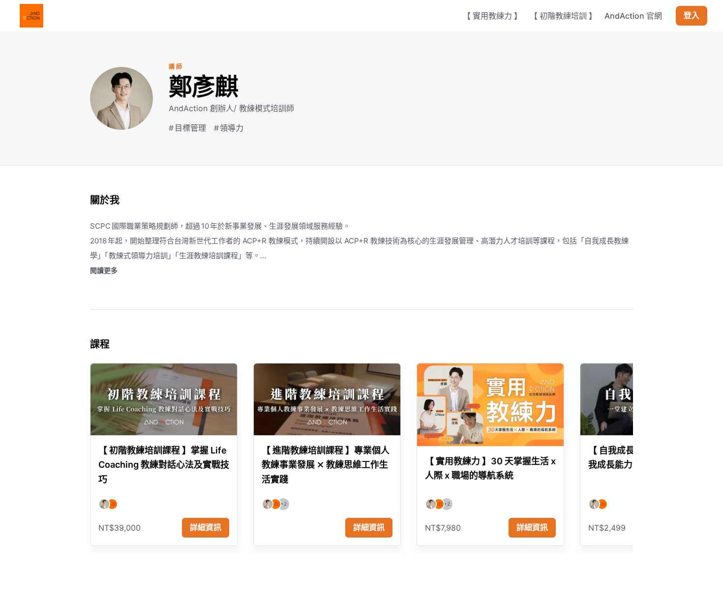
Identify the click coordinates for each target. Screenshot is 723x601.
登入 (691, 16)
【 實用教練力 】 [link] (492, 16)
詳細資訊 (205, 527)
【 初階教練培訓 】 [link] (563, 16)
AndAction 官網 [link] (633, 16)
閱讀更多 (104, 270)
